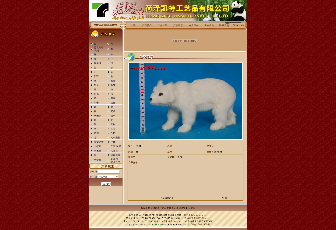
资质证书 (194, 25)
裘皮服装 (115, 155)
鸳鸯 (113, 111)
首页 (132, 25)
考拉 (96, 129)
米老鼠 (97, 116)
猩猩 (113, 102)
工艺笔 (97, 160)
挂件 (113, 142)
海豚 (113, 98)
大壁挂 (97, 146)
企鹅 (113, 133)
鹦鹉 (96, 133)
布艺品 (97, 151)
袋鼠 (96, 85)
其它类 (114, 151)
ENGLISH (238, 25)
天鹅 (113, 124)
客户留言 (209, 25)
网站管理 (190, 208)
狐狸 (113, 85)
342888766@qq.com (195, 215)
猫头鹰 (97, 63)
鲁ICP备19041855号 (198, 224)
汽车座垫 (115, 137)
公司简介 (147, 25)
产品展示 (178, 25)
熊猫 (113, 81)
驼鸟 (113, 116)
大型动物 (99, 142)
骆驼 (96, 76)
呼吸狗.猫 (116, 146)
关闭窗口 (167, 198)
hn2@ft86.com (169, 221)
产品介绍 (162, 25)
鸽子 (96, 102)
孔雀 (113, 129)
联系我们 (224, 25)
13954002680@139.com (196, 218)
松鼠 (96, 94)
